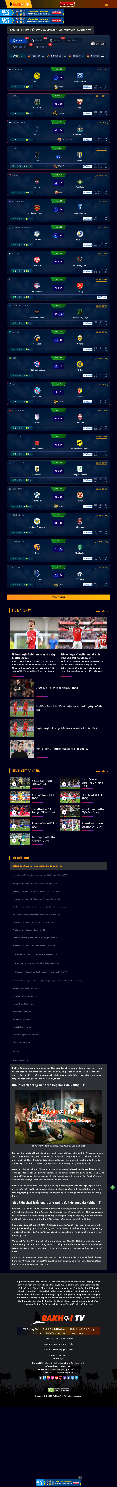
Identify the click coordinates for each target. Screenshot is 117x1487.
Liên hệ (37, 1333)
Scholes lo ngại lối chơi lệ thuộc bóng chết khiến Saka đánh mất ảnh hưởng (81, 656)
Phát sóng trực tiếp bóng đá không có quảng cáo (34, 945)
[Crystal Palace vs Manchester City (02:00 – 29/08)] (70, 783)
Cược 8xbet (67, 4)
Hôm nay (78, 55)
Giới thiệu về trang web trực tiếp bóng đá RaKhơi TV (37, 866)
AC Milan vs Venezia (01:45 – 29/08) (44, 824)
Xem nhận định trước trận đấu (26, 1034)
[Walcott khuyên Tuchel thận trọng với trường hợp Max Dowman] (34, 633)
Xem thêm (58, 597)
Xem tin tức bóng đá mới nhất (26, 988)
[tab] (18, 40)
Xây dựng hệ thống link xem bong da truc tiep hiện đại (36, 914)
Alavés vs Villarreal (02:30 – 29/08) (44, 796)
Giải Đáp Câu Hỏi (55, 1333)
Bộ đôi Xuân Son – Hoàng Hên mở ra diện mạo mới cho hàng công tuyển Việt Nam (69, 708)
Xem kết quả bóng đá (22, 1011)
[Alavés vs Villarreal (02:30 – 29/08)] (20, 797)
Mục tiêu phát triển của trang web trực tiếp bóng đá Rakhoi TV (40, 875)
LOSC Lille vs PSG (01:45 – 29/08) (93, 796)
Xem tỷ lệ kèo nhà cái (22, 1027)
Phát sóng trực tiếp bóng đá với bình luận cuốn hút (35, 937)
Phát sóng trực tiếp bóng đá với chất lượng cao (33, 922)
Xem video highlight (22, 1019)
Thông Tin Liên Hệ (21, 1060)
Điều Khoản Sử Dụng (82, 1329)
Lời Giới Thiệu (21, 858)
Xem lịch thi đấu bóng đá (23, 1004)
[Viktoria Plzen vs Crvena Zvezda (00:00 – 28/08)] (70, 825)
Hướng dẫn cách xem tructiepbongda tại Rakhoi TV (35, 954)
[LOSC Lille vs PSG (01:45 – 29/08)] (70, 797)
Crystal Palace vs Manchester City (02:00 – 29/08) (93, 782)
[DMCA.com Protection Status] (58, 1389)
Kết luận (16, 1051)
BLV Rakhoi (58, 55)
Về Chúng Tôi (30, 1329)
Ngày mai (97, 55)
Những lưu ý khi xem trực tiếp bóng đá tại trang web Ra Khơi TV (40, 972)
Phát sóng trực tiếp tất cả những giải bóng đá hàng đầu (36, 899)
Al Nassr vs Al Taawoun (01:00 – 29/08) (42, 782)
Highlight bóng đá (26, 770)
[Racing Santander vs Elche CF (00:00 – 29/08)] (70, 811)
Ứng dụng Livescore (21, 1042)
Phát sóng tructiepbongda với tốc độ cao (31, 930)
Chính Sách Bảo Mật (54, 1329)
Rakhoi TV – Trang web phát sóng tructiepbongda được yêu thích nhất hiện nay (47, 980)
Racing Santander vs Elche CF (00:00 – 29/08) (93, 810)
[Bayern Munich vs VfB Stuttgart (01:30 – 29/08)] (20, 811)
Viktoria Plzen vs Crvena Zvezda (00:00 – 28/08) (92, 824)
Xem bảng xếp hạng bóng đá (25, 996)
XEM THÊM (101, 611)
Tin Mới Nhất (21, 610)
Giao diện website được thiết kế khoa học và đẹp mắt (36, 891)
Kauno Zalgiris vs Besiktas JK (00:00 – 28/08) (43, 838)
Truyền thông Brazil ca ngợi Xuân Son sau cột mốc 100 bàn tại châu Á (66, 728)
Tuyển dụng (77, 1333)
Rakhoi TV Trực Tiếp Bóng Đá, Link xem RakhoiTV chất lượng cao (50, 29)
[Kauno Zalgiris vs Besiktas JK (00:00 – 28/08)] (20, 839)
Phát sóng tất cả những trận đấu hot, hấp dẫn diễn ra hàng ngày (40, 906)
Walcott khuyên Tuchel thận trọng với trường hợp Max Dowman (34, 656)
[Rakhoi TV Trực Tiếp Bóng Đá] (19, 4)
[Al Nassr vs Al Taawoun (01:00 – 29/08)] (20, 783)
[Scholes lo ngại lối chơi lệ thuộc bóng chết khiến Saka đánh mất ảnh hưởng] (82, 633)
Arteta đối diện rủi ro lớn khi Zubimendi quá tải (57, 688)
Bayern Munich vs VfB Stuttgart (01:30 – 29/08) (43, 810)
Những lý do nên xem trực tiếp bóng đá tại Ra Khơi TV (36, 963)
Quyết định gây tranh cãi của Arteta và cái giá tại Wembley (62, 748)
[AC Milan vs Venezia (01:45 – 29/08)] (20, 825)
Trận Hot (38, 55)
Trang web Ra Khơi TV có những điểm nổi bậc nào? (35, 883)
